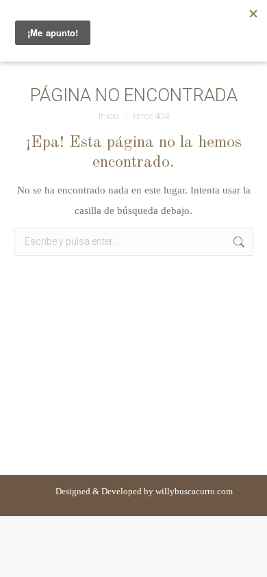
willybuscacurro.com (194, 491)
